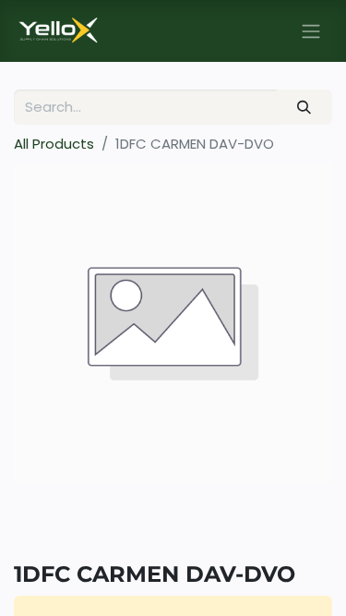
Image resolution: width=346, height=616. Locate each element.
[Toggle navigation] (311, 31)
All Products (54, 143)
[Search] (304, 108)
